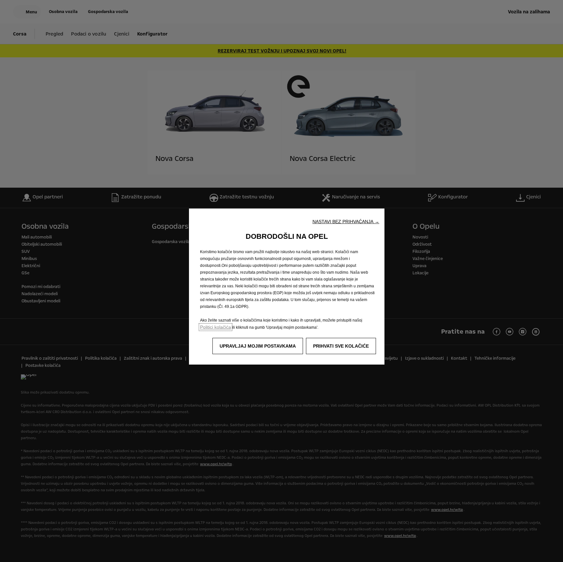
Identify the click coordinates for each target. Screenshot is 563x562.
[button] (345, 221)
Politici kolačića (215, 327)
